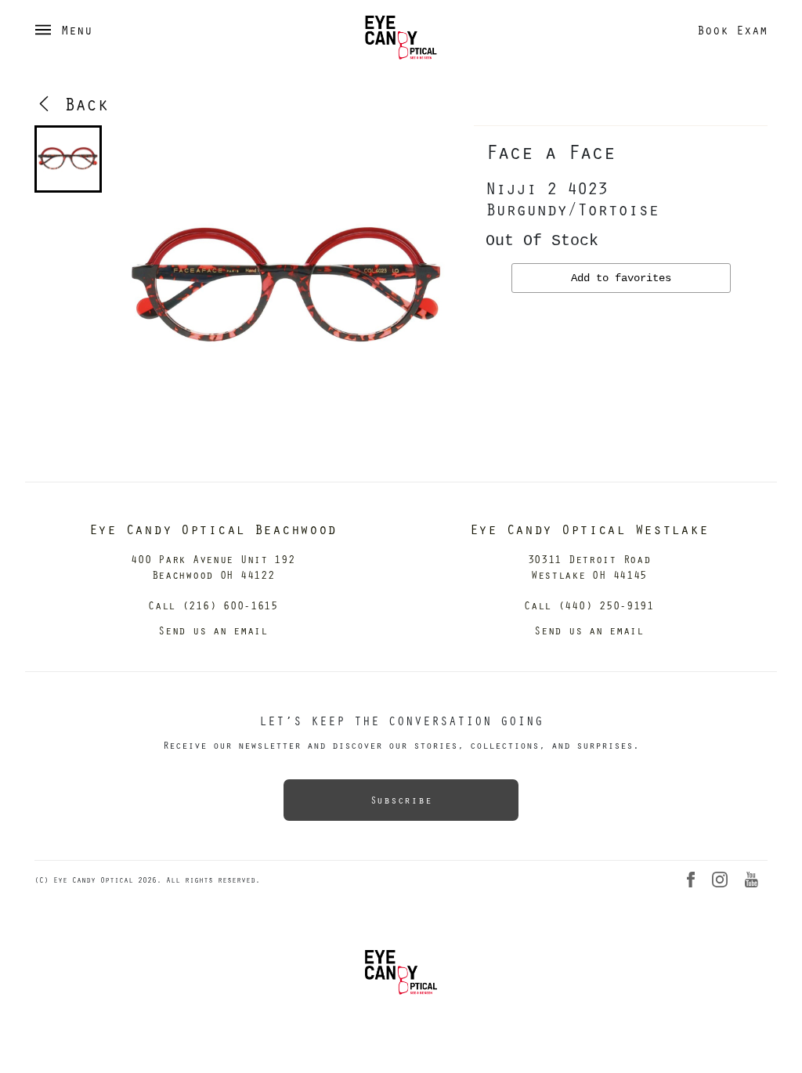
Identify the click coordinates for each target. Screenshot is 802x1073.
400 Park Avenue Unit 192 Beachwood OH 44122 (212, 566)
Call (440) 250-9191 (589, 605)
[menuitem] (68, 159)
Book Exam (732, 29)
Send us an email (213, 630)
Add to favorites (621, 278)
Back (80, 103)
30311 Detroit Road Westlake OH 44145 (589, 566)
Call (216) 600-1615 (213, 605)
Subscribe (401, 800)
